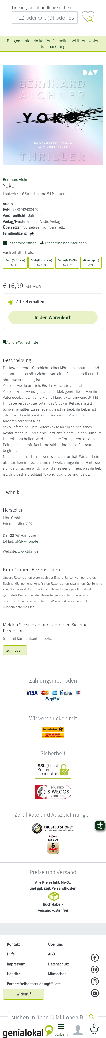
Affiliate (54, 983)
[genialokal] (28, 1031)
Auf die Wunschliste (22, 342)
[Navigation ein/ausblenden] (78, 1030)
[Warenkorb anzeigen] (94, 1032)
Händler (13, 973)
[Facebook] (95, 958)
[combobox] (47, 1017)
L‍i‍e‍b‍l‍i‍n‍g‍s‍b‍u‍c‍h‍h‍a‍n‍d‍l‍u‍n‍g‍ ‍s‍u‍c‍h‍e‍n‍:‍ (42, 7)
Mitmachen (57, 973)
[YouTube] (95, 993)
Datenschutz (58, 964)
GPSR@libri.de (26, 541)
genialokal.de (26, 41)
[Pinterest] (95, 970)
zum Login (15, 650)
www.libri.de (28, 551)
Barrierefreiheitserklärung (25, 983)
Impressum (16, 964)
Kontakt (13, 944)
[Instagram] (95, 982)
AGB (51, 954)
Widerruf (24, 994)
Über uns (55, 944)
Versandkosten (64, 888)
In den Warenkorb (53, 317)
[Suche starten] (92, 1017)
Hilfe (11, 954)
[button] (61, 1031)
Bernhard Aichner (17, 179)
